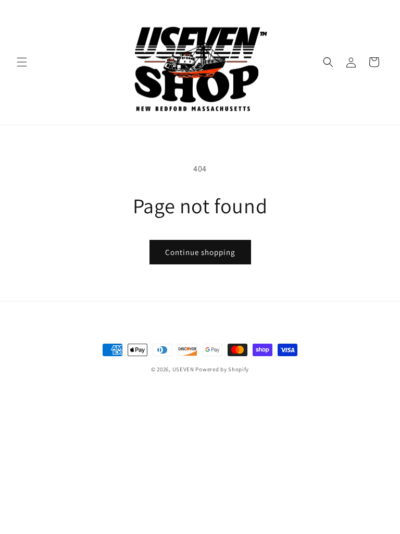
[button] (21, 62)
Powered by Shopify (222, 369)
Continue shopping (200, 252)
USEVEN (183, 369)
